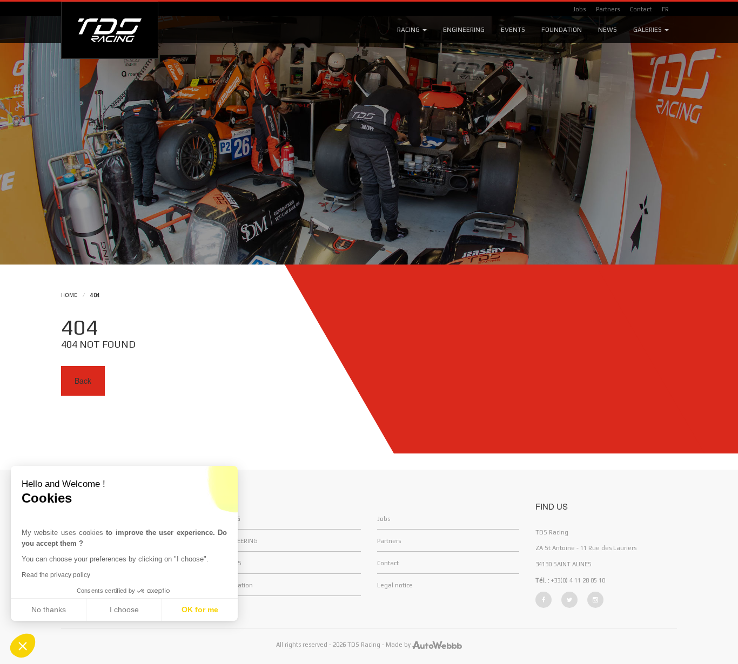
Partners (608, 9)
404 (95, 295)
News (607, 29)
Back (83, 380)
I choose (124, 609)
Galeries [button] (648, 29)
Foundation (561, 29)
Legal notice (395, 585)
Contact (641, 9)
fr (665, 9)
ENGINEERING (238, 541)
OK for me (200, 609)
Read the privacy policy (56, 575)
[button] (23, 646)
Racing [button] (409, 29)
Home (69, 295)
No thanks (48, 609)
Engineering (464, 29)
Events (513, 29)
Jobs (579, 9)
